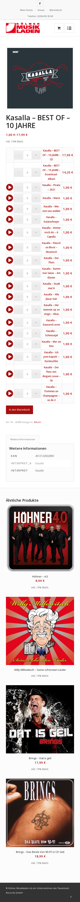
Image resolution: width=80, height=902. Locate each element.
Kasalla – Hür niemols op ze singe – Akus (51, 309)
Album (37, 422)
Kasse (41, 10)
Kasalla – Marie (51, 198)
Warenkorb (55, 10)
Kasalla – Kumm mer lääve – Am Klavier (51, 273)
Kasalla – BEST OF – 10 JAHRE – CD (51, 155)
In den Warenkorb (19, 409)
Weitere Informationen (22, 439)
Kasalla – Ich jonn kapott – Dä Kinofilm (51, 357)
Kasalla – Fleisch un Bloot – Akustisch (51, 247)
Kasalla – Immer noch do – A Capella (51, 232)
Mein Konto (26, 10)
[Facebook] (40, 3)
